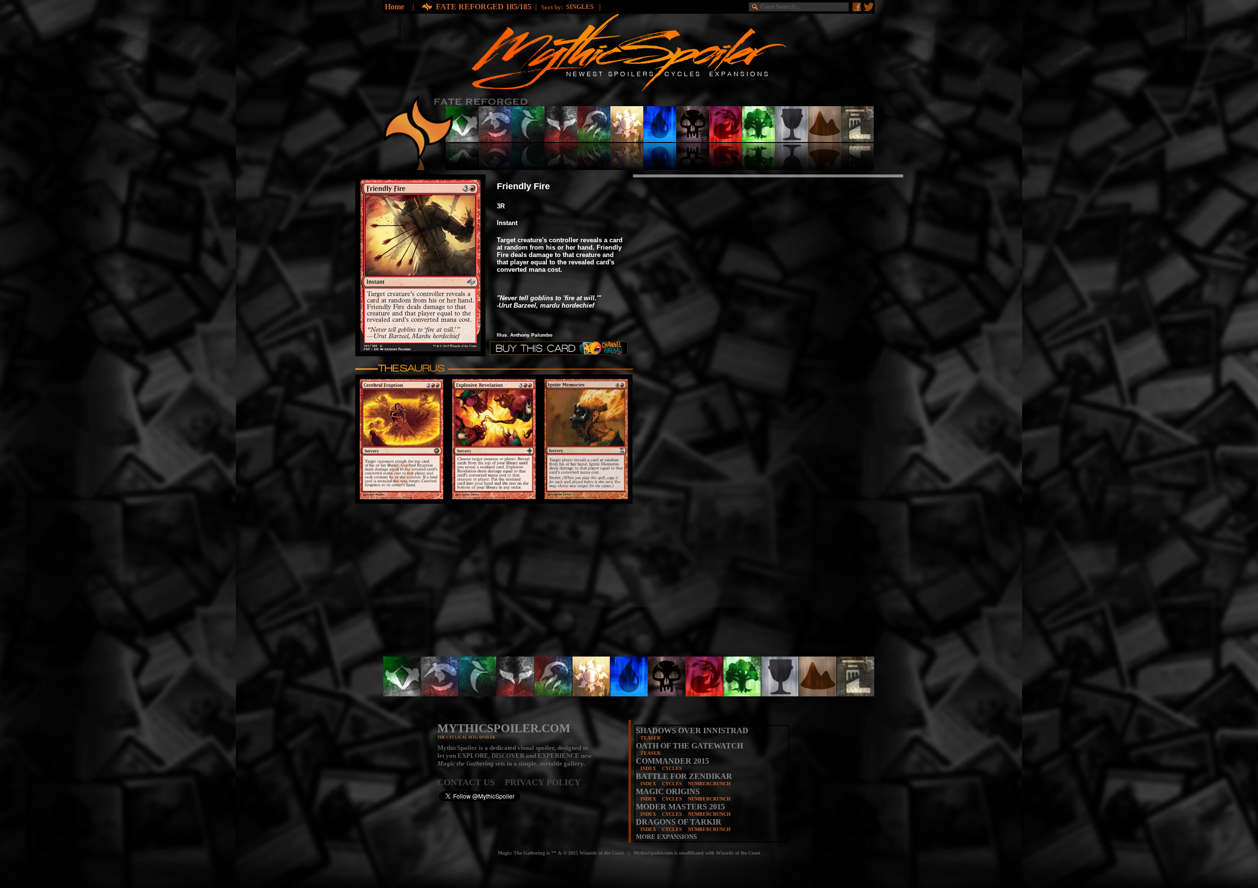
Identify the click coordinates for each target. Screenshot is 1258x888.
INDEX (648, 768)
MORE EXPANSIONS (666, 836)
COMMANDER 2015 (672, 761)
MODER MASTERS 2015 (680, 806)
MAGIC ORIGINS (668, 791)
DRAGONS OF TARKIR (678, 822)
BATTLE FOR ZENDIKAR (684, 776)
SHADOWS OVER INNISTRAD (692, 730)
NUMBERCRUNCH (709, 783)
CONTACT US (471, 782)
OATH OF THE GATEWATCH (689, 746)
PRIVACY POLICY (543, 782)
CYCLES (672, 768)
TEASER (650, 738)
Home (394, 6)
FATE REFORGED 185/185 (483, 6)
